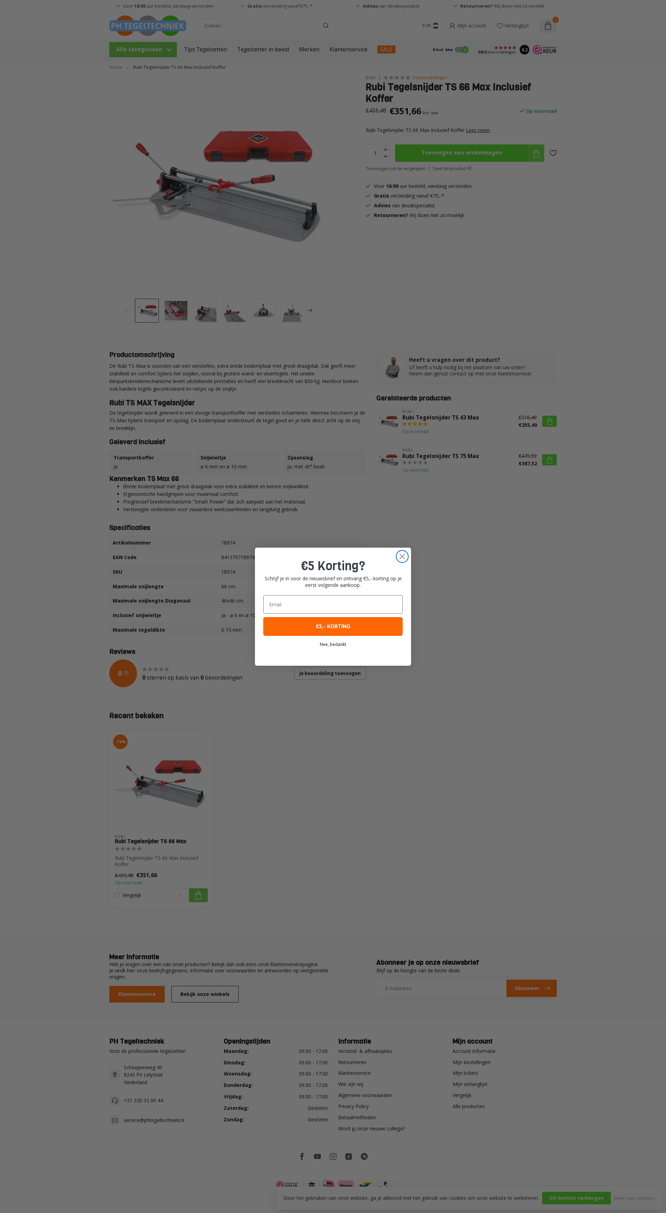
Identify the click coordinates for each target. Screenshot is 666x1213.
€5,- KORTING (333, 626)
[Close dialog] (402, 556)
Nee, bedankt (333, 644)
